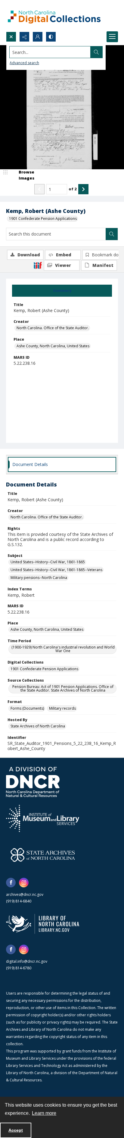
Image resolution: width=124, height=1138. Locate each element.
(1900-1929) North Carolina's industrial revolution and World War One (63, 649)
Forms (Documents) (27, 708)
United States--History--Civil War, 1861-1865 (48, 561)
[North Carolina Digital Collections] (54, 16)
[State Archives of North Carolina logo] (42, 855)
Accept (15, 1130)
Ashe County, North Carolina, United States (53, 346)
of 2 (73, 189)
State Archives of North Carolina (38, 726)
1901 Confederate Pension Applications (43, 218)
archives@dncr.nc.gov (24, 894)
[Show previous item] (39, 189)
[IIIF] (37, 265)
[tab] (62, 290)
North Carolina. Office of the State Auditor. (53, 327)
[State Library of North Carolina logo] (42, 924)
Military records (62, 708)
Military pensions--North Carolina (39, 577)
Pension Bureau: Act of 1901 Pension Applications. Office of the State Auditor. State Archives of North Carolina (62, 688)
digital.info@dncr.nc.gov (26, 961)
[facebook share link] (11, 882)
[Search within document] (112, 234)
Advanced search (24, 62)
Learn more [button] (44, 1113)
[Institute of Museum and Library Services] (42, 818)
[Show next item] (83, 189)
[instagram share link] (24, 882)
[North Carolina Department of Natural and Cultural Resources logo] (33, 782)
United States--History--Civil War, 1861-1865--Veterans (56, 569)
